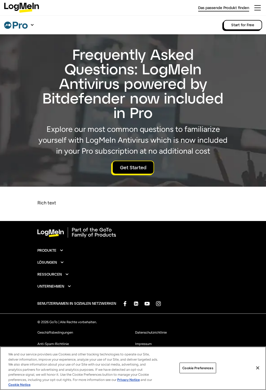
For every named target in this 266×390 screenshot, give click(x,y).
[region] (133, 368)
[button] (50, 250)
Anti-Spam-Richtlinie (53, 344)
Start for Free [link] (242, 25)
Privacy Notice (128, 380)
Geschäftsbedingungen (55, 332)
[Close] (257, 368)
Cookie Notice (19, 385)
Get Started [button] (133, 167)
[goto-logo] (133, 232)
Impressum (143, 344)
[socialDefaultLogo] (124, 303)
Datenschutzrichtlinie (151, 332)
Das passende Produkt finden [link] (223, 7)
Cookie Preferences (197, 368)
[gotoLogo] (21, 8)
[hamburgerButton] (257, 7)
